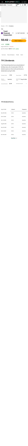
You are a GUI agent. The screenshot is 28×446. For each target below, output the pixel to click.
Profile (17, 54)
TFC (7, 26)
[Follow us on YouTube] (25, 5)
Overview (4, 54)
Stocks (2, 26)
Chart (22, 54)
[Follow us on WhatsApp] (23, 5)
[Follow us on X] (20, 5)
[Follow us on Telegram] (27, 5)
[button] (2, 1)
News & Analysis (10, 54)
